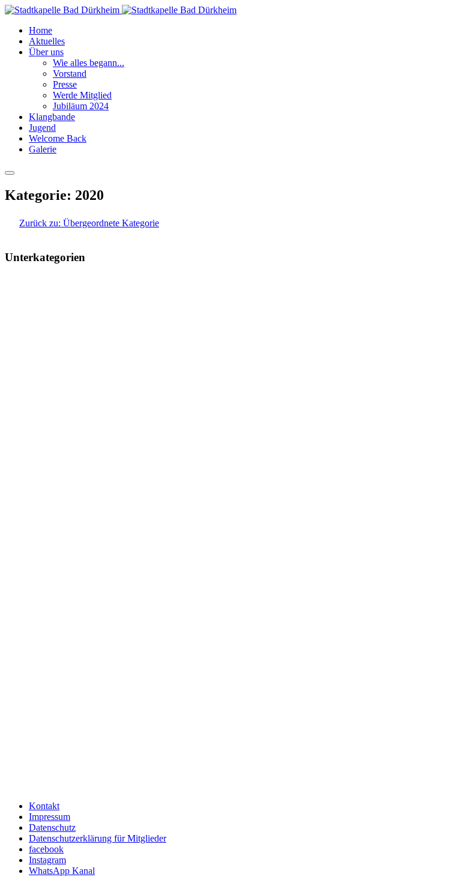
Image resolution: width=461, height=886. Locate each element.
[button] (46, 52)
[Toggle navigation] (9, 173)
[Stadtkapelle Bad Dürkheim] (121, 10)
